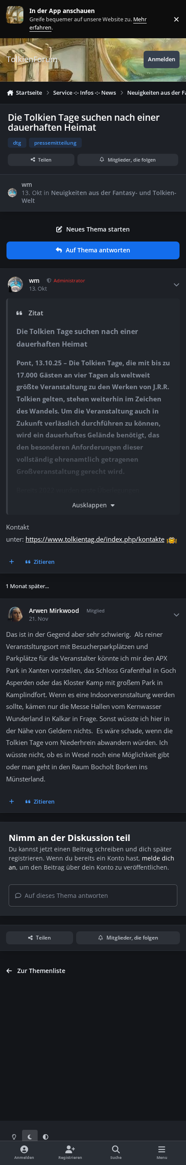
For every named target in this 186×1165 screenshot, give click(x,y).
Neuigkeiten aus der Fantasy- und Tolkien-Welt (99, 197)
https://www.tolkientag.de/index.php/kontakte (95, 539)
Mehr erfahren (21, 19)
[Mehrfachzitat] (11, 562)
